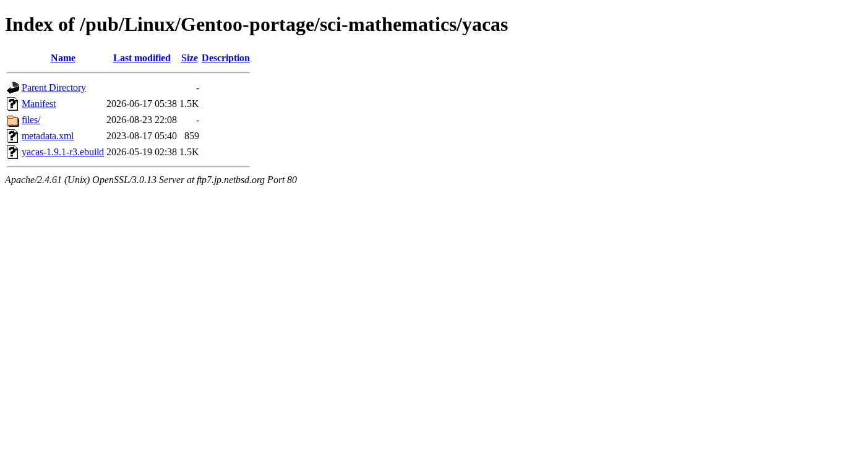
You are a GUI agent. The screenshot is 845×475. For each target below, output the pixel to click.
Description (226, 58)
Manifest (39, 103)
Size (189, 58)
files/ (31, 119)
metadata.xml (48, 136)
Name (63, 58)
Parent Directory (54, 87)
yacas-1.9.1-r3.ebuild (63, 152)
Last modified (142, 58)
